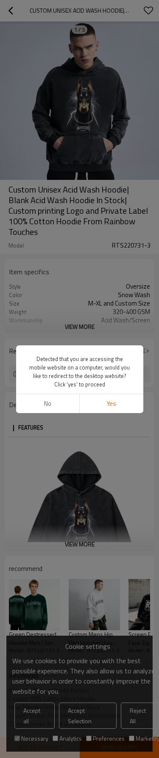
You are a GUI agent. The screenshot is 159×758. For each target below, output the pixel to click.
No (47, 403)
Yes (111, 403)
